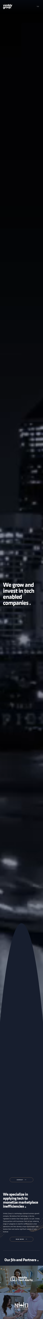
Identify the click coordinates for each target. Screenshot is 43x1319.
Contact (20, 1180)
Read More (20, 1239)
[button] (38, 7)
